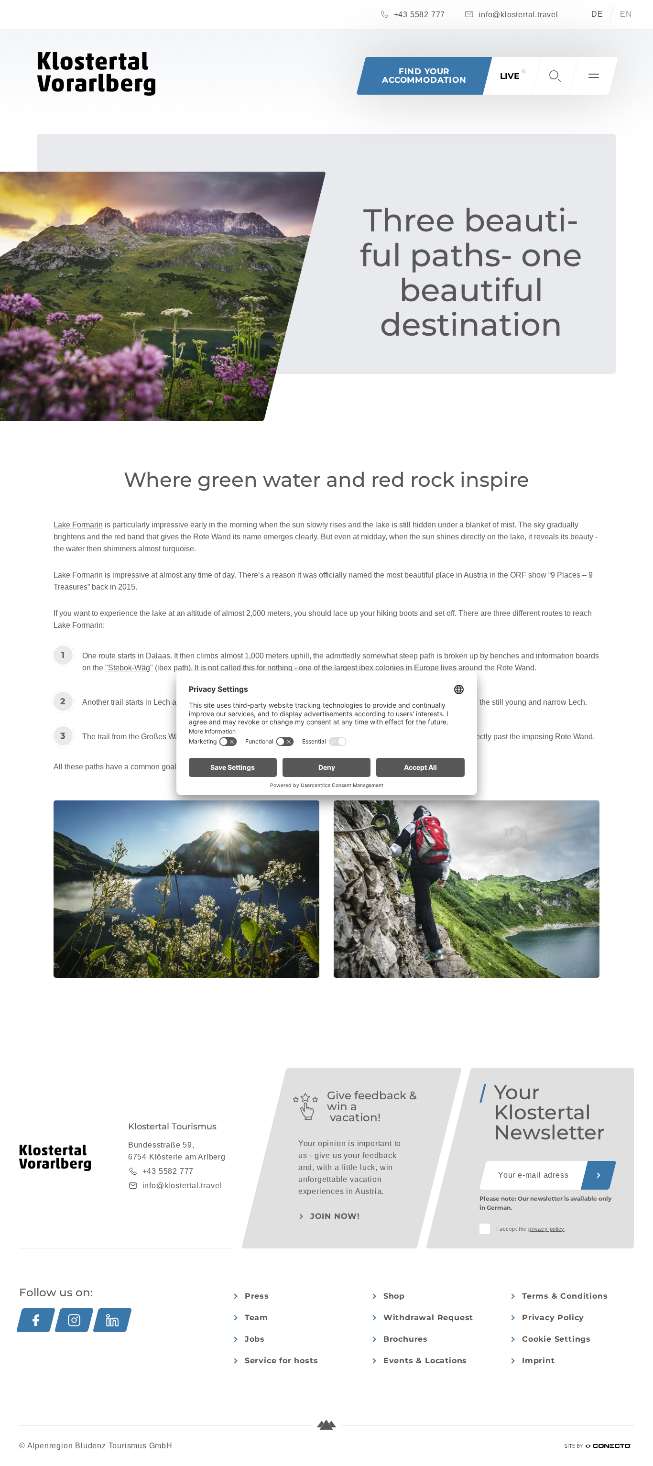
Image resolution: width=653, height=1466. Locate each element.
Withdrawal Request (428, 1317)
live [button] (509, 76)
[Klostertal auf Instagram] (74, 1320)
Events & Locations (425, 1360)
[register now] (598, 1175)
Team (256, 1317)
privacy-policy (546, 1229)
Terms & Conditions (565, 1296)
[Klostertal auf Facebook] (36, 1320)
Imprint (538, 1360)
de (597, 14)
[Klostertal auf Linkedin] (112, 1320)
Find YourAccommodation (424, 75)
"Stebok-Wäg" (129, 668)
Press (257, 1296)
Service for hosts (281, 1360)
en (626, 14)
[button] (555, 76)
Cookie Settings (556, 1339)
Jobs (255, 1339)
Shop (394, 1296)
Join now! (335, 1216)
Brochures (405, 1339)
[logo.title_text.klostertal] (96, 74)
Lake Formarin (78, 525)
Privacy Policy (553, 1317)
